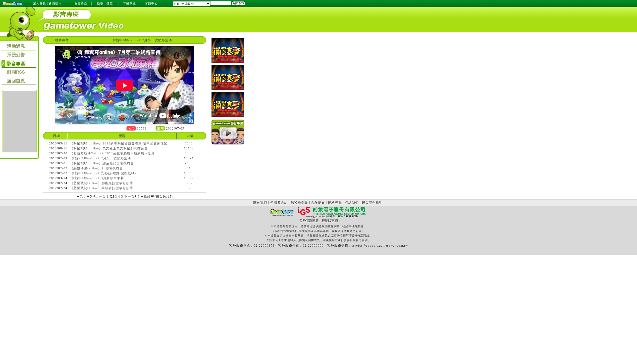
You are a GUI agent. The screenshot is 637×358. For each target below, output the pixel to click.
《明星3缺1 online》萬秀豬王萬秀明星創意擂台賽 (109, 148)
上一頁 (100, 196)
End (147, 196)
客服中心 (151, 3)
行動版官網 (330, 221)
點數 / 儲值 (105, 3)
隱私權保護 (299, 202)
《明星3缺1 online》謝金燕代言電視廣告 (102, 163)
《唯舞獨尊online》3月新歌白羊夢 (97, 178)
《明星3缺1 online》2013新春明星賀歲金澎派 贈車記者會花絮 (118, 143)
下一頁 (129, 196)
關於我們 (260, 202)
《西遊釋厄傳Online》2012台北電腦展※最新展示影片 (112, 153)
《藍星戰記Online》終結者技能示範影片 (101, 188)
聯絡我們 (352, 202)
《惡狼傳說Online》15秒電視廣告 (96, 168)
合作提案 (318, 202)
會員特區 (80, 3)
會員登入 (55, 3)
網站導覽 (335, 202)
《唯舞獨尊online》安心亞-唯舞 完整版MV (103, 173)
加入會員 (39, 3)
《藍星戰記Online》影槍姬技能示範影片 (101, 183)
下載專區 (129, 3)
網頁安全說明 (372, 202)
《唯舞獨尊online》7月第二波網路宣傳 (100, 158)
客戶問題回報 (309, 221)
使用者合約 (279, 202)
